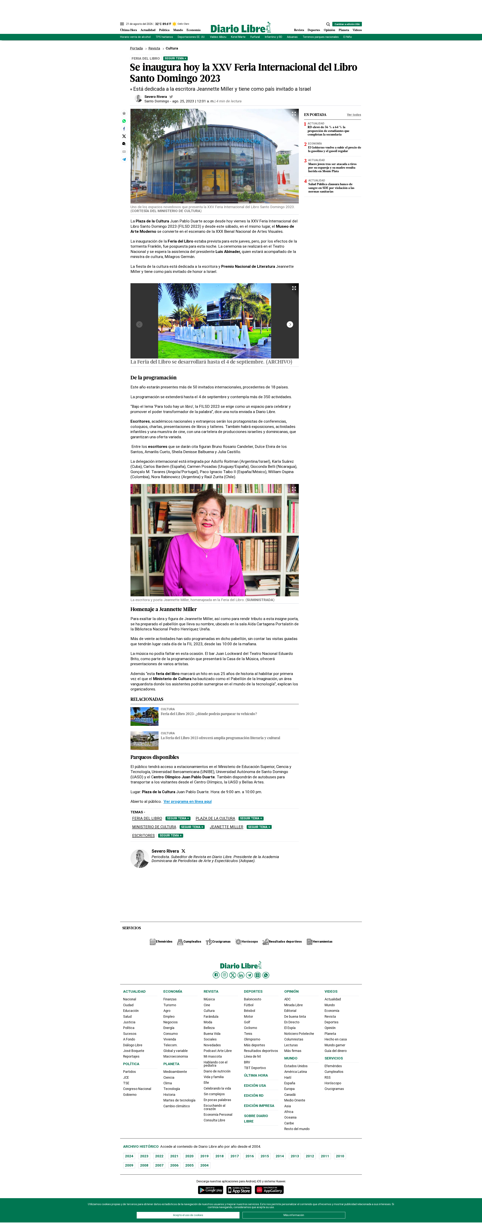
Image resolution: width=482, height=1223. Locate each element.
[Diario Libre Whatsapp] (265, 975)
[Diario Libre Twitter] (232, 975)
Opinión (329, 30)
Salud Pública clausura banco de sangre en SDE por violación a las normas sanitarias (331, 188)
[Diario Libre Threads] (257, 975)
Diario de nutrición (217, 1071)
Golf (247, 1022)
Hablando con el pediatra (215, 1064)
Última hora (256, 1075)
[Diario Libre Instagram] (224, 975)
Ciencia (168, 1077)
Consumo (170, 1034)
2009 (129, 1165)
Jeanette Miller (226, 827)
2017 (234, 1156)
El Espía (290, 1028)
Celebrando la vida (217, 1088)
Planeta (344, 30)
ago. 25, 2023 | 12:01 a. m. (193, 101)
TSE (126, 1083)
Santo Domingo (156, 101)
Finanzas (170, 999)
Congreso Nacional (137, 1089)
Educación (131, 1011)
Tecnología (171, 1089)
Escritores (143, 836)
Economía (194, 30)
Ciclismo (250, 1028)
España (289, 1083)
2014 (280, 1156)
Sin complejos (214, 1094)
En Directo (291, 1022)
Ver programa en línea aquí (188, 801)
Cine (207, 1005)
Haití (287, 1077)
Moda (208, 1022)
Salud (127, 1016)
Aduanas (292, 37)
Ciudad (128, 1005)
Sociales (210, 1039)
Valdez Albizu (218, 37)
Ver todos (354, 114)
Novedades (212, 1045)
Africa (288, 1112)
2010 (340, 1156)
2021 (174, 1156)
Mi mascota (213, 1056)
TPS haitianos (164, 37)
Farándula (211, 1016)
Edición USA (255, 1085)
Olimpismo (252, 1039)
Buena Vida (212, 1034)
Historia (169, 1095)
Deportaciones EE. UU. (191, 37)
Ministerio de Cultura (154, 827)
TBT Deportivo (255, 1068)
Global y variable (175, 1051)
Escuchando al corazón (214, 1107)
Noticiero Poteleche (299, 1034)
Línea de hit (252, 1056)
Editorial (290, 1011)
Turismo (169, 1005)
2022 (159, 1156)
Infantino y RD (273, 37)
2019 (204, 1156)
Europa (289, 1089)
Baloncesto (252, 999)
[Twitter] (183, 851)
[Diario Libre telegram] (249, 975)
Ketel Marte (238, 37)
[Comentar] (124, 144)
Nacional (129, 999)
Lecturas (291, 1045)
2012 (310, 1156)
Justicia (129, 1022)
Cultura (168, 709)
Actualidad (148, 30)
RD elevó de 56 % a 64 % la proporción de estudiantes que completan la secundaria (328, 131)
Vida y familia (214, 1077)
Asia (287, 1106)
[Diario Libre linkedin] (241, 975)
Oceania (290, 1117)
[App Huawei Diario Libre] (269, 1190)
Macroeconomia (175, 1056)
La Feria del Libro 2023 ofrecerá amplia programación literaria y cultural (220, 738)
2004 (204, 1165)
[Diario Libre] (241, 27)
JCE (126, 1077)
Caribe (289, 1123)
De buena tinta (295, 1016)
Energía (168, 1028)
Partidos (129, 1072)
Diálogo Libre (132, 1045)
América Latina (295, 1072)
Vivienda (169, 1039)
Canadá (290, 1095)
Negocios (170, 1022)
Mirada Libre (293, 1005)
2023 (144, 1156)
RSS (328, 1077)
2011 (325, 1156)
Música (209, 999)
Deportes (314, 30)
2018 (219, 1156)
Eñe (206, 1082)
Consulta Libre (214, 1120)
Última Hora (128, 30)
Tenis (248, 1034)
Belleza (209, 1028)
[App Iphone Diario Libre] (239, 1190)
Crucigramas (334, 1089)
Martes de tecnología (179, 1100)
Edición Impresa (259, 1106)
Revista (299, 30)
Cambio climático (176, 1106)
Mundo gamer (335, 1045)
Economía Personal (218, 1114)
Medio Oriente (294, 1100)
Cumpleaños (334, 1072)
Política (164, 30)
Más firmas (292, 1051)
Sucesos (130, 1034)
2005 (189, 1165)
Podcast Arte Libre (218, 1051)
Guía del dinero (336, 1051)
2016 (250, 1156)
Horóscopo (333, 1083)
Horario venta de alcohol (135, 37)
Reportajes (131, 1056)
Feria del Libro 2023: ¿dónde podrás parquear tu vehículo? (209, 714)
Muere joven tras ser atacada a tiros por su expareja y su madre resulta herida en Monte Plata (332, 168)
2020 (189, 1156)
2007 (159, 1165)
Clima (167, 1083)
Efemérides (333, 1066)
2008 (144, 1165)
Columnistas (293, 1039)
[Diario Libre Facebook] (216, 975)
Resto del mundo (297, 1129)
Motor (248, 1016)
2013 (295, 1156)
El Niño (347, 37)
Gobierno (130, 1095)
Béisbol (249, 1011)
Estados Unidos (296, 1066)
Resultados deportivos (261, 1051)
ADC (287, 999)
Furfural (255, 37)
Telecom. (170, 1045)
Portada (136, 48)
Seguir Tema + (175, 58)
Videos (357, 30)
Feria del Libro (147, 818)
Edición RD (254, 1095)
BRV (247, 1062)
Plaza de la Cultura (215, 818)
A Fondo (129, 1039)
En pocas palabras (217, 1100)
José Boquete (133, 1051)
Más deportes (254, 1045)
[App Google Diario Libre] (211, 1190)
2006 (174, 1165)
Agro (166, 1011)
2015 (265, 1156)
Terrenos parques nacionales (321, 37)
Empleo (169, 1016)
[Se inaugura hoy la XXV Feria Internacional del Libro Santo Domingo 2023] (124, 121)
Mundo (178, 30)
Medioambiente (175, 1072)
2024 (129, 1156)
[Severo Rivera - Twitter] (171, 97)
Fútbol (248, 1005)
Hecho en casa (336, 1039)
